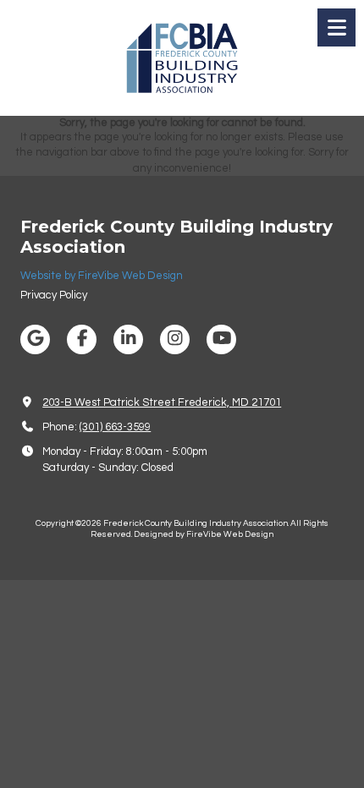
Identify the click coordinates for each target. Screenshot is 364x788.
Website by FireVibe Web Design (101, 276)
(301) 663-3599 (115, 427)
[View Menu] (336, 27)
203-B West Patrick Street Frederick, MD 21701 (161, 402)
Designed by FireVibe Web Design (203, 534)
